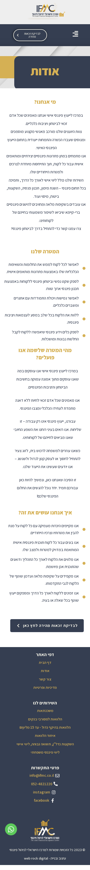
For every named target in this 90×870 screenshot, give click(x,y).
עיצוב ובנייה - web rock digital (45, 858)
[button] (75, 34)
